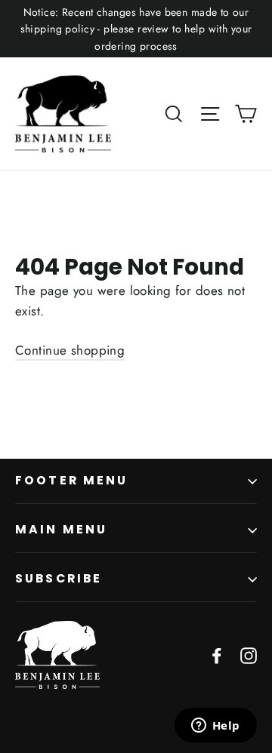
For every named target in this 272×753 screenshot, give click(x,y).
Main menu (61, 529)
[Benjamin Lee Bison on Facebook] (217, 654)
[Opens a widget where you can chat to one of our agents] (215, 726)
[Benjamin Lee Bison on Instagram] (248, 654)
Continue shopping (70, 350)
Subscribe (58, 578)
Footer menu (71, 480)
